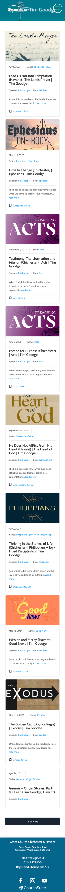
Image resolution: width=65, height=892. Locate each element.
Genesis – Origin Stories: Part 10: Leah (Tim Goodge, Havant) (32, 790)
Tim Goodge (24, 90)
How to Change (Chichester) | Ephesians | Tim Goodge (30, 172)
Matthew (43, 90)
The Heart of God (25, 436)
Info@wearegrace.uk (33, 858)
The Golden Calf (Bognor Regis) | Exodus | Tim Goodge (32, 726)
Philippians (44, 561)
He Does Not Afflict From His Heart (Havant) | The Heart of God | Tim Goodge (30, 449)
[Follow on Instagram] (32, 881)
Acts (42, 249)
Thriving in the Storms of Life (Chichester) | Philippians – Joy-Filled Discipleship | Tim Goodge (32, 549)
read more (41, 103)
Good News (41, 630)
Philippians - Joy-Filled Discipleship (34, 534)
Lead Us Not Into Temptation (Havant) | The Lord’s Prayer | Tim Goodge (30, 80)
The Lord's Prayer (42, 66)
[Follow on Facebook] (21, 881)
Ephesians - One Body (27, 161)
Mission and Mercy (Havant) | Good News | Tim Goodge (30, 642)
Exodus (41, 715)
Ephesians (43, 180)
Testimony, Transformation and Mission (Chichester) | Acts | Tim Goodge (32, 262)
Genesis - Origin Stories (28, 779)
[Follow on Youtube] (44, 881)
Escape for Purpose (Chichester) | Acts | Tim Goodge (32, 353)
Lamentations (45, 459)
